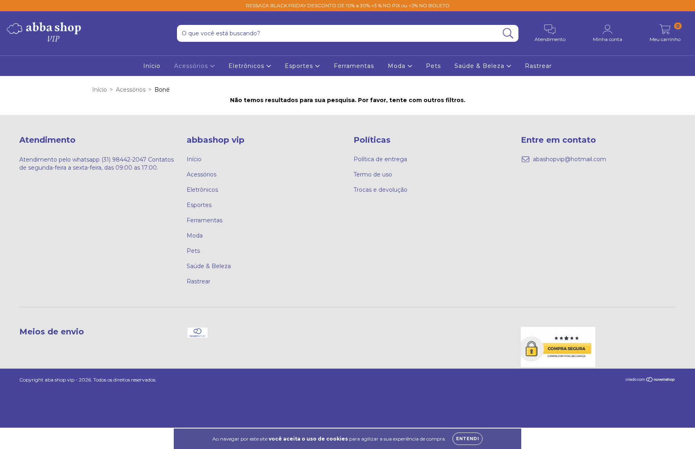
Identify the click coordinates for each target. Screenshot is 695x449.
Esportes (300, 66)
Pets (433, 66)
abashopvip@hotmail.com (569, 159)
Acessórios (192, 66)
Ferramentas (354, 66)
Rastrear (538, 66)
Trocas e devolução (380, 189)
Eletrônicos (247, 66)
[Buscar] (508, 33)
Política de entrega (380, 159)
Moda (397, 66)
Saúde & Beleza (480, 66)
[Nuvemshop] (650, 380)
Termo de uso (373, 174)
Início (151, 66)
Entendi (467, 438)
